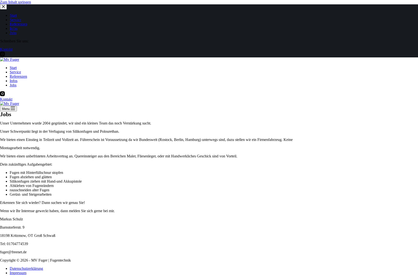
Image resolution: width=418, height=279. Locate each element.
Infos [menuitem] (13, 28)
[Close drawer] (3, 6)
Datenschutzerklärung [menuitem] (26, 268)
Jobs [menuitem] (13, 33)
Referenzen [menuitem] (18, 24)
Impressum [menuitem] (18, 273)
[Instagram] (2, 55)
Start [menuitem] (13, 15)
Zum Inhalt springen (15, 2)
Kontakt (6, 49)
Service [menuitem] (15, 20)
